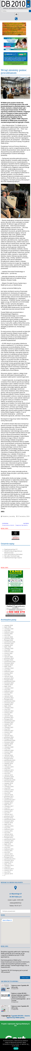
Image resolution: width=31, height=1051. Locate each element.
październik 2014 (9, 859)
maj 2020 (7, 749)
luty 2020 (7, 754)
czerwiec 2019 (8, 767)
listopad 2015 (8, 837)
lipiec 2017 (7, 805)
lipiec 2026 (7, 627)
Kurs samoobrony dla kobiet (13, 554)
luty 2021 (7, 734)
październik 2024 (9, 662)
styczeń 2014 (8, 874)
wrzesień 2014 (9, 860)
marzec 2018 (8, 791)
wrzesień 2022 (9, 703)
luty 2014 (7, 872)
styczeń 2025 (8, 657)
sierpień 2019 (8, 763)
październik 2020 (9, 740)
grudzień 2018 (9, 777)
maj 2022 (7, 709)
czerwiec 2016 (8, 826)
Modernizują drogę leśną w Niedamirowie (13, 552)
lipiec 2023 (7, 686)
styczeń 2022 (8, 716)
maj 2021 (7, 729)
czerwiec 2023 (8, 688)
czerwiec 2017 (8, 806)
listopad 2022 (8, 699)
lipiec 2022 (7, 706)
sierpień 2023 (8, 685)
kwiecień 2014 (8, 869)
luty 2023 (7, 694)
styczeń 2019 (8, 775)
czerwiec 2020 (8, 747)
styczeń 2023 (8, 696)
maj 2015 (7, 847)
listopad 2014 (8, 857)
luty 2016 (7, 833)
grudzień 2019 (9, 757)
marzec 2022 (8, 713)
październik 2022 (9, 701)
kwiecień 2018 (8, 790)
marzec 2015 (8, 851)
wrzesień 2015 (9, 841)
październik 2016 (9, 819)
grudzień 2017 (9, 796)
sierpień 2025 (8, 645)
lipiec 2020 (7, 745)
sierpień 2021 (8, 724)
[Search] (30, 11)
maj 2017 (7, 808)
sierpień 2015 (8, 842)
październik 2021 (9, 721)
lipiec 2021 (7, 726)
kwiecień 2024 (8, 671)
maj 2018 (7, 788)
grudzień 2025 (9, 639)
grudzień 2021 (9, 717)
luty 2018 (7, 793)
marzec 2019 (8, 772)
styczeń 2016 (8, 834)
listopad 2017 (8, 798)
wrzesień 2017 (9, 801)
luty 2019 (7, 773)
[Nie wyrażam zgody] (29, 1045)
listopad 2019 (8, 759)
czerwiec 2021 (8, 727)
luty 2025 (7, 655)
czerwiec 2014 (8, 865)
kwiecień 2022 (8, 711)
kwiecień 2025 (8, 652)
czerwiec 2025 (8, 648)
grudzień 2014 (9, 856)
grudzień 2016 (9, 816)
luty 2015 (7, 852)
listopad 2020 (8, 739)
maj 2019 (7, 768)
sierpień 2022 (8, 704)
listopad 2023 (8, 680)
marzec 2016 (8, 831)
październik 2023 (9, 681)
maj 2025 (7, 650)
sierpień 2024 (8, 665)
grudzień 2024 (9, 658)
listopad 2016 (8, 818)
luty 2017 (7, 813)
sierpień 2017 (8, 803)
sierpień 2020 (8, 744)
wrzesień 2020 (9, 742)
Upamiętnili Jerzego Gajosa (13, 558)
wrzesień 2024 (9, 663)
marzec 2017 (8, 811)
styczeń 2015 (8, 854)
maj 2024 (7, 670)
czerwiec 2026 (8, 629)
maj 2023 (7, 689)
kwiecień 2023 (8, 691)
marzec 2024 (8, 673)
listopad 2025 (8, 640)
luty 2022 (7, 714)
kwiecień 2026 (8, 632)
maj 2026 (7, 630)
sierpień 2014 (8, 862)
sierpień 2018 (8, 783)
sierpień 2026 (8, 625)
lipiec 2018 (7, 785)
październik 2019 (9, 760)
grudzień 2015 (9, 836)
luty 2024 (7, 675)
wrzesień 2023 (9, 683)
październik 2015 (9, 839)
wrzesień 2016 (9, 821)
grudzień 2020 (9, 737)
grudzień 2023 (9, 678)
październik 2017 (9, 800)
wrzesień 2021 (9, 722)
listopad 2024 (8, 660)
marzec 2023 (8, 693)
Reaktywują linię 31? (11, 549)
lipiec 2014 (7, 864)
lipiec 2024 (7, 666)
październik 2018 (9, 780)
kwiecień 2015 (8, 849)
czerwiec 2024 (8, 668)
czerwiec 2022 (8, 708)
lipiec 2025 (7, 647)
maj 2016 (7, 828)
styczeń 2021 (8, 736)
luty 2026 (7, 635)
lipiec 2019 (7, 765)
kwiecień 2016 (8, 829)
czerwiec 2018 (8, 786)
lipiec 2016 (7, 824)
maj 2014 (7, 867)
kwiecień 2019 (8, 770)
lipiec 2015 (7, 844)
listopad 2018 (8, 778)
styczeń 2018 (8, 795)
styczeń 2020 (8, 755)
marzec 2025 (8, 653)
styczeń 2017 (8, 814)
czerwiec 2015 (8, 846)
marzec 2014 (8, 870)
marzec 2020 (8, 752)
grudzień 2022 (9, 698)
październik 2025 (9, 642)
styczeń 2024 (8, 676)
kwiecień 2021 (8, 731)
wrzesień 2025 (9, 643)
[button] (16, 14)
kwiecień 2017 (8, 810)
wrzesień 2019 (9, 762)
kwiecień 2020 (8, 750)
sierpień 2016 (8, 823)
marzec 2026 (8, 634)
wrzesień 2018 (9, 782)
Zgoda (16, 1048)
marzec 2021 (8, 732)
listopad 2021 (8, 719)
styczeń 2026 (8, 637)
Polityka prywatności (8, 911)
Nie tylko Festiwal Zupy (11, 556)
